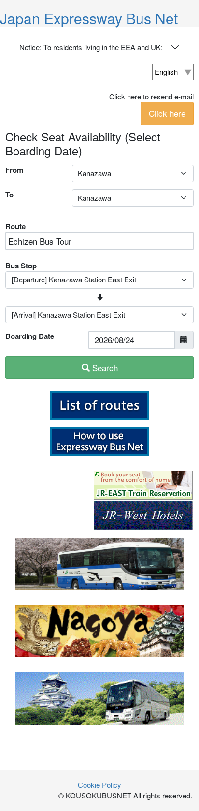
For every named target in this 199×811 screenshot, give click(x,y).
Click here (167, 113)
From (14, 170)
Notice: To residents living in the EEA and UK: (91, 47)
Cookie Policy (99, 785)
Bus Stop (21, 265)
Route (15, 226)
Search (104, 368)
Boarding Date (29, 336)
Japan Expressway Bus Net (89, 18)
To (9, 194)
